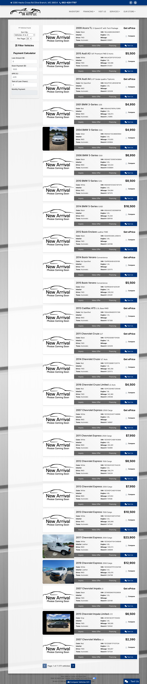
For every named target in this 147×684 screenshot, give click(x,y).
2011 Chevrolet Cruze (89, 333)
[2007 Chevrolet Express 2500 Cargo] (58, 419)
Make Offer (96, 46)
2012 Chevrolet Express (94, 461)
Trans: (78, 40)
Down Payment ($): (19, 66)
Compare (131, 36)
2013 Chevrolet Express (94, 486)
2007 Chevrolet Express (94, 410)
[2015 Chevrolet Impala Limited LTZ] (58, 622)
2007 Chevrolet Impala (89, 588)
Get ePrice (129, 28)
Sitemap (77, 678)
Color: (78, 32)
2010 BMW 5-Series (89, 180)
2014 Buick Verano (92, 257)
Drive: (78, 37)
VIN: (102, 32)
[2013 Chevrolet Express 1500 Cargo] (58, 521)
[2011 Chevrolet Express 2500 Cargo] (58, 444)
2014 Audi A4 (95, 79)
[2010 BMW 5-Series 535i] (58, 189)
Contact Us (74, 676)
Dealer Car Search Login (57, 678)
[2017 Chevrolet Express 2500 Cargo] (58, 546)
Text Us (130, 46)
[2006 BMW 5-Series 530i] (58, 164)
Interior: (79, 35)
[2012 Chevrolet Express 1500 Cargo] (58, 470)
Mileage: (104, 37)
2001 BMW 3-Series (89, 104)
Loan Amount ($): (18, 58)
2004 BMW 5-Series (89, 129)
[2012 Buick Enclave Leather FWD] (58, 240)
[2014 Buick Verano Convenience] (58, 266)
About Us (67, 676)
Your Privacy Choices (86, 678)
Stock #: (104, 40)
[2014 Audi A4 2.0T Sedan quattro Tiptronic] (58, 87)
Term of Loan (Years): (20, 81)
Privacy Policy (82, 676)
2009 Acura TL (97, 28)
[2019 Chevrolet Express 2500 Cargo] (58, 571)
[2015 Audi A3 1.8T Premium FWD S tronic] (58, 62)
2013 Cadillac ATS (92, 308)
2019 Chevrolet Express (94, 563)
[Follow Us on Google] (135, 2)
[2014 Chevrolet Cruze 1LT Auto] (58, 368)
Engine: (103, 35)
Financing (112, 46)
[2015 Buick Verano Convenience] (58, 291)
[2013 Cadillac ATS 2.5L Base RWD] (58, 317)
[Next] (73, 666)
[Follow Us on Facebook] (131, 2)
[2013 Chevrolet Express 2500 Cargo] (58, 495)
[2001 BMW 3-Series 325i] (58, 113)
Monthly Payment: (18, 89)
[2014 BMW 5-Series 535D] (58, 215)
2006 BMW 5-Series (89, 155)
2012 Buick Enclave (92, 231)
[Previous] (45, 666)
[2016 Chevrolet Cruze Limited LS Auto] (58, 393)
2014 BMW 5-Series (89, 206)
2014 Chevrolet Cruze (91, 359)
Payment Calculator (24, 53)
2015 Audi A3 (94, 53)
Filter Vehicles (25, 45)
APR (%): (15, 74)
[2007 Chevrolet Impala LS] (58, 597)
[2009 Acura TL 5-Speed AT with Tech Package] (58, 36)
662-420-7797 (69, 2)
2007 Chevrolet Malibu (90, 639)
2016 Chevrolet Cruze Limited (96, 384)
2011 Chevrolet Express (94, 435)
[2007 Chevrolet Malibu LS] (58, 648)
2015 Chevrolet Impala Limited (94, 614)
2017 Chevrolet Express (94, 537)
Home (62, 676)
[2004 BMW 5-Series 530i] (58, 138)
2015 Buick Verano (91, 282)
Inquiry (80, 46)
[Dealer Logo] (25, 11)
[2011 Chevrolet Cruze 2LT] (58, 342)
